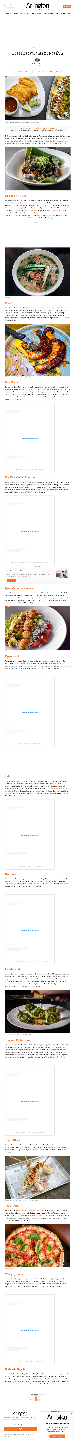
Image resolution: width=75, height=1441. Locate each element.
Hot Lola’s (11, 874)
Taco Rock (11, 1205)
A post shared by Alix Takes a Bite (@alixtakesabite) (30, 469)
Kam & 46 (45, 208)
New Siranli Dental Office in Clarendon (20, 571)
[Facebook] (26, 71)
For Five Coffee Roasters (20, 477)
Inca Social (12, 382)
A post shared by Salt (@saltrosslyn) (29, 743)
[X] (31, 71)
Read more (11, 580)
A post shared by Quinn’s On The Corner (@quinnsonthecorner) (29, 562)
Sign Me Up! (57, 1436)
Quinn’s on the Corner (19, 588)
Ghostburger (17, 208)
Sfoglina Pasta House (18, 1040)
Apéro (63, 215)
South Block (12, 1140)
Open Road (12, 656)
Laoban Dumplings (30, 210)
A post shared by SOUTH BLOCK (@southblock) (30, 1132)
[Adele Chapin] (37, 60)
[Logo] (37, 6)
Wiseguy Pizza (14, 1274)
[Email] (39, 71)
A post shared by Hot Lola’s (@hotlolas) (29, 866)
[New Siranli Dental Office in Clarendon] (62, 574)
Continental (12, 969)
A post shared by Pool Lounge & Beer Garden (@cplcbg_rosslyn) (30, 961)
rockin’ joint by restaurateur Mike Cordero (30, 1210)
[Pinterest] (35, 71)
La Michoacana (56, 210)
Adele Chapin (38, 64)
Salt (7, 776)
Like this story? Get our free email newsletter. (37, 128)
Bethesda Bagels (15, 1369)
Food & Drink (37, 47)
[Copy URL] (43, 71)
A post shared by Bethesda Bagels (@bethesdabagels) (30, 1361)
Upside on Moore (15, 195)
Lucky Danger (16, 210)
